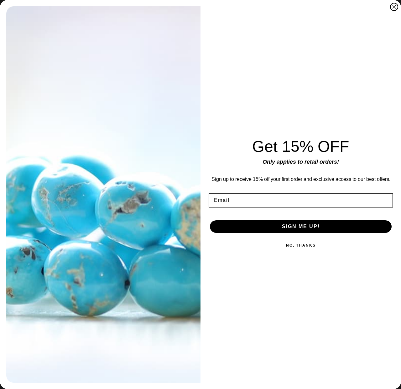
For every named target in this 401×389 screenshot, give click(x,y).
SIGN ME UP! (301, 226)
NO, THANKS (301, 245)
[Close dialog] (394, 7)
